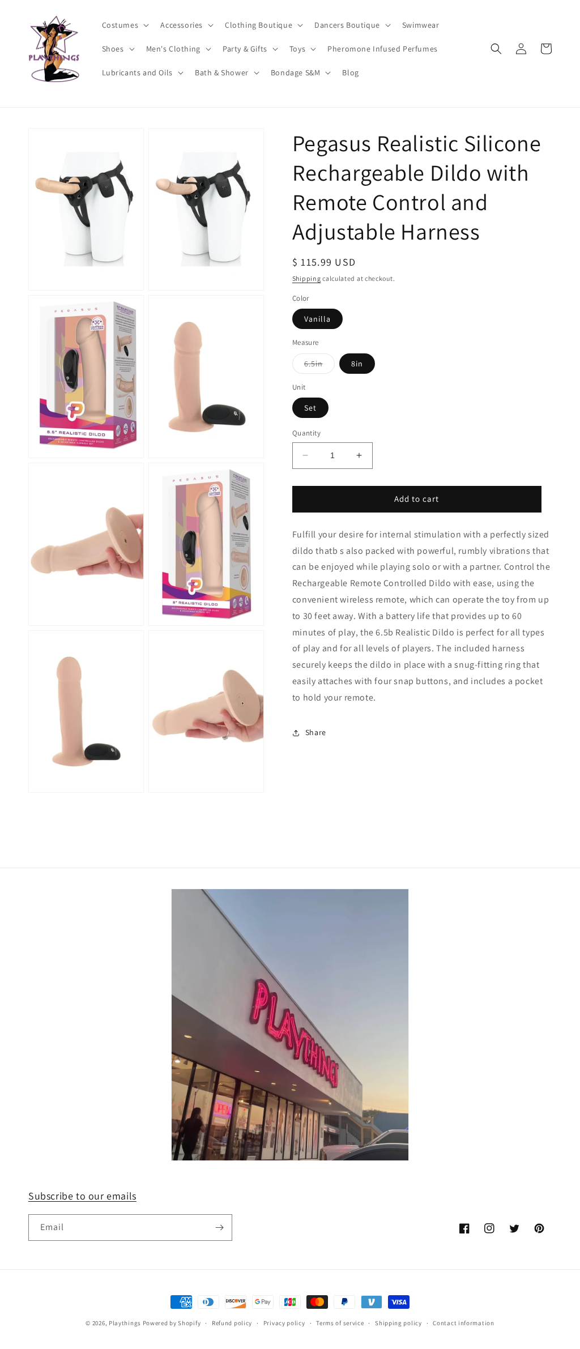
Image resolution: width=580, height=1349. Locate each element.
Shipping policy (398, 1323)
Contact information (463, 1323)
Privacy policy (284, 1323)
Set (310, 408)
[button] (124, 25)
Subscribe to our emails (82, 1195)
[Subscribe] (219, 1227)
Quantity (306, 433)
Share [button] (315, 732)
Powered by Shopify (172, 1323)
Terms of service (340, 1323)
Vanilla (317, 319)
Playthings (125, 1323)
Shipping (306, 278)
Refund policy (232, 1323)
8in (357, 363)
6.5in (319, 366)
